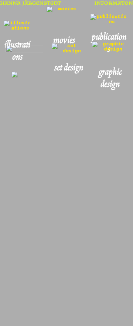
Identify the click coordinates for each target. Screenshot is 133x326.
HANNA (10, 3)
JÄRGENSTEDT (41, 3)
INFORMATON (113, 3)
